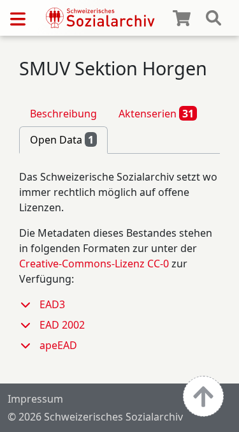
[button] (29, 304)
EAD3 (52, 304)
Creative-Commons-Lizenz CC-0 (94, 264)
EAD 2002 (62, 325)
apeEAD (58, 345)
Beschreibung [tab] (63, 114)
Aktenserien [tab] (156, 114)
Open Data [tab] (62, 140)
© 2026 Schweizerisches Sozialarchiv (95, 417)
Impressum (35, 399)
